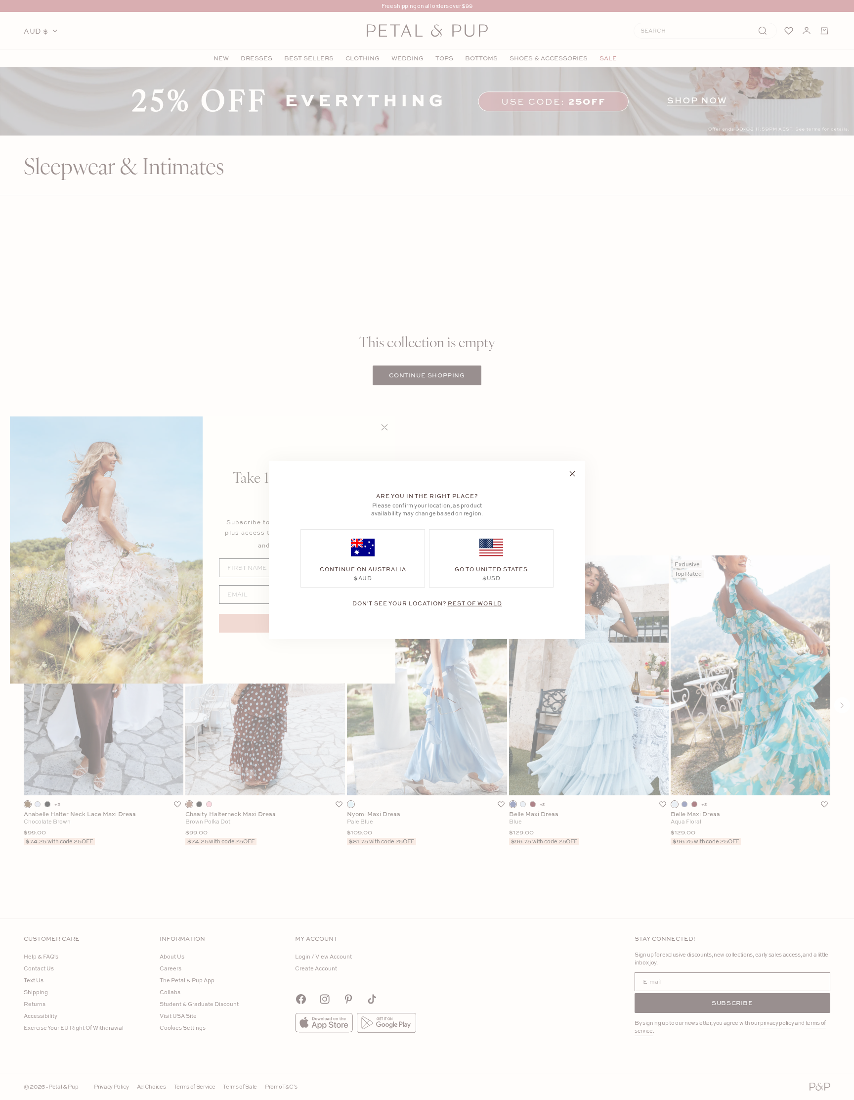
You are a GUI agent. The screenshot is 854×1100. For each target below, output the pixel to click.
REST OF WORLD (475, 603)
